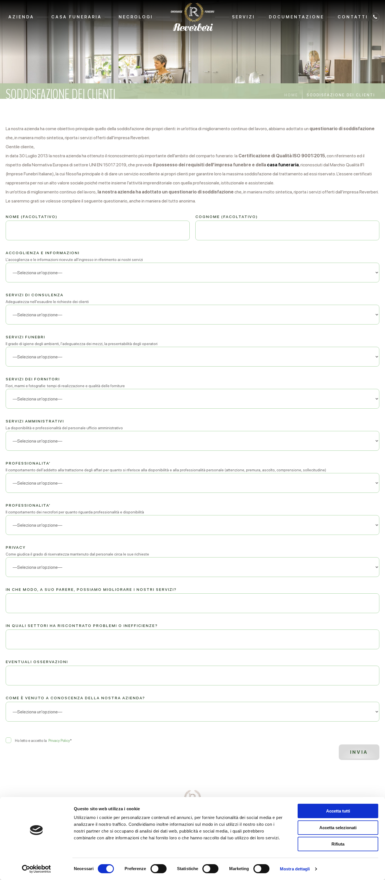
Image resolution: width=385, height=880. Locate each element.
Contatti (353, 16)
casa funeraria (283, 164)
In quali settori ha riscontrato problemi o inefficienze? (82, 625)
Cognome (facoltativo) (226, 216)
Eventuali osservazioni (37, 661)
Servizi (243, 16)
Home (291, 95)
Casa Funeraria (76, 16)
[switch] (159, 868)
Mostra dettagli (295, 868)
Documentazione (296, 16)
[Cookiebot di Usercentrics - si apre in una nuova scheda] (36, 869)
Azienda (21, 16)
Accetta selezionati (338, 827)
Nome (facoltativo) (31, 216)
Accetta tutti (338, 811)
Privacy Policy (59, 741)
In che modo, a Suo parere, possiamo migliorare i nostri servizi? (91, 589)
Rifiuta (337, 844)
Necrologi (136, 16)
